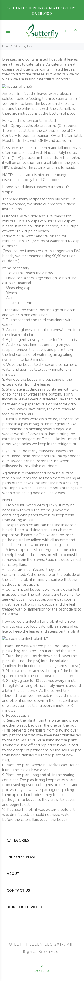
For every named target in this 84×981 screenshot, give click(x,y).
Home (5, 46)
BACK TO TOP (42, 971)
